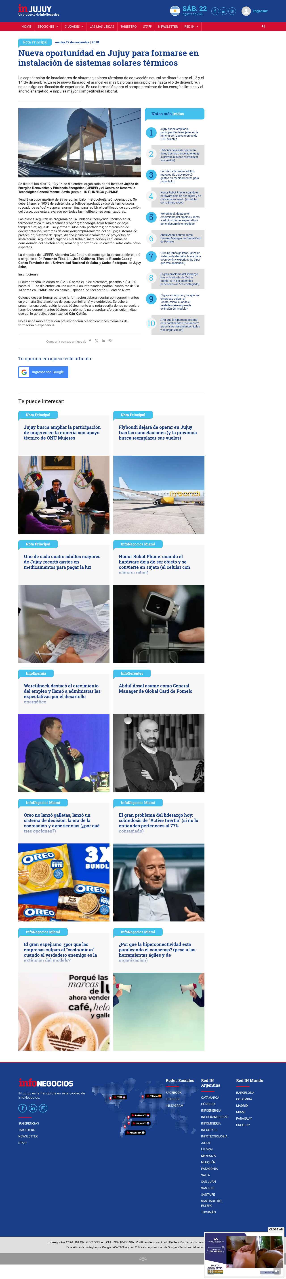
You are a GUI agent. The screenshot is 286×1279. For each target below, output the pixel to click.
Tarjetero (129, 26)
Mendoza (208, 1156)
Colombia (244, 1099)
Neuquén (208, 1162)
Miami (240, 1112)
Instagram (174, 1105)
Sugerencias (28, 1123)
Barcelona (245, 1092)
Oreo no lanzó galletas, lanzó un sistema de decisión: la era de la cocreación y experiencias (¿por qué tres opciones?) (180, 258)
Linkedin (173, 1099)
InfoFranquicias (214, 1117)
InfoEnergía (36, 673)
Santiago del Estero (212, 1203)
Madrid (242, 1105)
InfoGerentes (132, 673)
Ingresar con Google (47, 372)
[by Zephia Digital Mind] (143, 1258)
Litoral (207, 1149)
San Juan (208, 1181)
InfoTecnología (214, 1136)
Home (26, 26)
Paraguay (244, 1118)
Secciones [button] (46, 26)
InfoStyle (209, 1130)
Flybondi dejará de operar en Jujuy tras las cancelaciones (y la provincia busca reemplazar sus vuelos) (179, 155)
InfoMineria (211, 1123)
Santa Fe (208, 1194)
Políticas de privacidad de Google (156, 1247)
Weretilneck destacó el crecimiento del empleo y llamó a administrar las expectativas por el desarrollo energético (180, 218)
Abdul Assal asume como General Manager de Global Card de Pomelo (180, 238)
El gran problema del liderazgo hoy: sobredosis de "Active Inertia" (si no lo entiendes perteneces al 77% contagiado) (180, 279)
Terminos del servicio (192, 1247)
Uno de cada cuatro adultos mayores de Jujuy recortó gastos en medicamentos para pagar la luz (179, 176)
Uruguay (243, 1125)
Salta (205, 1175)
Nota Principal (35, 42)
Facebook (174, 1092)
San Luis (207, 1188)
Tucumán (208, 1212)
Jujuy (205, 1143)
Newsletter (168, 26)
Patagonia (209, 1168)
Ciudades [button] (73, 26)
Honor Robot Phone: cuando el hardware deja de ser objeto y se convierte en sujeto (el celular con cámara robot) (180, 197)
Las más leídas (102, 26)
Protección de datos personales (191, 1242)
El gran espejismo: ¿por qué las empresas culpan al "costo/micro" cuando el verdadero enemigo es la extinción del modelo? (179, 302)
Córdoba (208, 1104)
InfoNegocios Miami (138, 544)
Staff (147, 26)
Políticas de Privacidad (151, 1242)
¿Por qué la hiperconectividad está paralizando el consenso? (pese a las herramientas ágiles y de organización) (180, 324)
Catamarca (210, 1097)
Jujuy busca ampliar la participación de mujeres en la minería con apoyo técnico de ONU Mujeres (179, 134)
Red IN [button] (190, 26)
